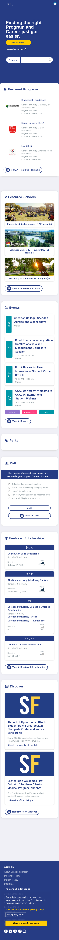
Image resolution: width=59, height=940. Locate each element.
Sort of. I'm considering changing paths (30, 487)
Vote (29, 508)
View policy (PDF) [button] (15, 914)
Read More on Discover (22, 811)
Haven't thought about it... (24, 491)
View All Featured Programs (23, 169)
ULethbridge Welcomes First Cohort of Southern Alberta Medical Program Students (26, 784)
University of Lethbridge (20, 800)
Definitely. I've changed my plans (26, 484)
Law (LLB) (26, 146)
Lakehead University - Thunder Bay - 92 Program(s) (30, 251)
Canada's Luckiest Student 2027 (25, 644)
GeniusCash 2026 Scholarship (24, 553)
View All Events (18, 421)
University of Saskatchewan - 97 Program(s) (29, 224)
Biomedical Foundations (33, 100)
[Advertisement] (29, 842)
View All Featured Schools (24, 288)
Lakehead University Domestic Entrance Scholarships (29, 608)
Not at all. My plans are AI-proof (26, 498)
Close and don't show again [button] (26, 923)
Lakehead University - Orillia (22, 616)
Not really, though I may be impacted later (31, 495)
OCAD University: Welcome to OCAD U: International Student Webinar (33, 394)
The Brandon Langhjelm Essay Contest (28, 580)
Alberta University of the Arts (23, 745)
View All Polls (29, 515)
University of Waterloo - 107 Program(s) (29, 278)
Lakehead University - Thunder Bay (26, 620)
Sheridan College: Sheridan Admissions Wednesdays (31, 319)
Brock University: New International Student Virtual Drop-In (33, 371)
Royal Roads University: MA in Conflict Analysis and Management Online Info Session (34, 346)
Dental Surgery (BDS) (32, 123)
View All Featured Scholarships (26, 667)
